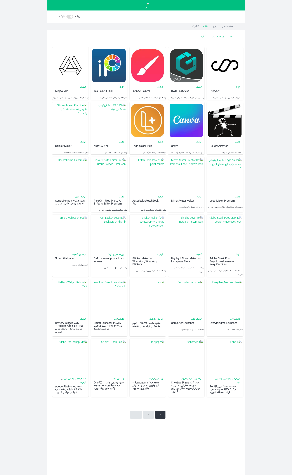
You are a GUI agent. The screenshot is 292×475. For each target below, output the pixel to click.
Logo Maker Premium (222, 201)
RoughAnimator (219, 146)
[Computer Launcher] (186, 297)
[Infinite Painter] (147, 65)
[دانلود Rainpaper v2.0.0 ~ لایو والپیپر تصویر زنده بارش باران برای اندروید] (147, 357)
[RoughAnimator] (225, 120)
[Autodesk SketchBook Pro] (147, 175)
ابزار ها (121, 254)
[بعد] (136, 415)
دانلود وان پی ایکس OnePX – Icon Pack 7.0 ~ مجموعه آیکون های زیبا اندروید (109, 386)
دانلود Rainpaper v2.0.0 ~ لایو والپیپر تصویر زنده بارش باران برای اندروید (145, 386)
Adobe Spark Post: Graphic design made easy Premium (222, 261)
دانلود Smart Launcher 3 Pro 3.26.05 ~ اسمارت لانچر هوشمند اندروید (108, 326)
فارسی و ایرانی (74, 378)
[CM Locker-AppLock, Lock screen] (109, 232)
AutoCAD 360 (101, 146)
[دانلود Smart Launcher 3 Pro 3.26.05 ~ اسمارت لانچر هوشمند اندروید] (109, 297)
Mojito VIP (61, 91)
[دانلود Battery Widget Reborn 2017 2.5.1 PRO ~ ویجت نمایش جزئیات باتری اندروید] (70, 297)
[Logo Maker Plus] (147, 120)
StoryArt (214, 91)
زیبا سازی (82, 254)
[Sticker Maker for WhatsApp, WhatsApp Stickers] (147, 232)
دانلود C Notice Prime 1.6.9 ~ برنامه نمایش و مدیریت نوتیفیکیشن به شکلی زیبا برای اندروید (185, 387)
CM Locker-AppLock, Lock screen (109, 260)
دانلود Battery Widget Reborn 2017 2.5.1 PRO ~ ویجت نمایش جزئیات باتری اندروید (69, 327)
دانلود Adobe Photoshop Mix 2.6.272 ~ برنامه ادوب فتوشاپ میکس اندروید (68, 390)
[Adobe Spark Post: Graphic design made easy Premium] (225, 232)
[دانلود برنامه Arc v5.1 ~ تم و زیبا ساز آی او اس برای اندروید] (147, 297)
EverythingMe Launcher (223, 323)
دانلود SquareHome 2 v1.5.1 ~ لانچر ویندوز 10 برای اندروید (70, 202)
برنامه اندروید (217, 37)
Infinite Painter (141, 91)
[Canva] (186, 120)
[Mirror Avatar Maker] (186, 175)
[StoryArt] (225, 65)
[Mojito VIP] (70, 65)
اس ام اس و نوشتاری (231, 378)
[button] (146, 16)
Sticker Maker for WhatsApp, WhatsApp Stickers (144, 261)
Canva (174, 146)
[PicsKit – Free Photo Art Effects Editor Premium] (109, 175)
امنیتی (115, 254)
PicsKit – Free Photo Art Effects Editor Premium (108, 202)
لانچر (77, 197)
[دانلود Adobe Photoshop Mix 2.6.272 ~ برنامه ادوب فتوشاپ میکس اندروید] (70, 357)
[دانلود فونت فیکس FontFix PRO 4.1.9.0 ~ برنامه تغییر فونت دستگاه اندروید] (225, 357)
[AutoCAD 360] (109, 120)
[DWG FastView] (186, 65)
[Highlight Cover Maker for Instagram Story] (186, 232)
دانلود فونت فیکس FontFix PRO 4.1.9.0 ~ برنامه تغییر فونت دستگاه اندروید (223, 390)
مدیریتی (184, 378)
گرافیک (203, 37)
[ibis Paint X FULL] (109, 65)
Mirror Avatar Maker (182, 201)
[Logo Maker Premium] (225, 175)
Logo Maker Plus (142, 146)
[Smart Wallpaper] (70, 232)
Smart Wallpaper (64, 259)
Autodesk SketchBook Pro (145, 202)
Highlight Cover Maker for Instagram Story (186, 260)
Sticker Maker (63, 146)
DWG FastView (180, 91)
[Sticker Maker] (70, 120)
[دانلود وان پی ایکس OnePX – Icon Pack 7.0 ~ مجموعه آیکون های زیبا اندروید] (109, 357)
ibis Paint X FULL (104, 91)
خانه (230, 37)
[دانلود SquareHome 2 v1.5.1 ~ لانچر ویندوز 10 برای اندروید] (70, 175)
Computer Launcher (182, 323)
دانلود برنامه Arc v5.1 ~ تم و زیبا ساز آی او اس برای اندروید (146, 324)
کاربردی (64, 378)
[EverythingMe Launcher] (225, 297)
